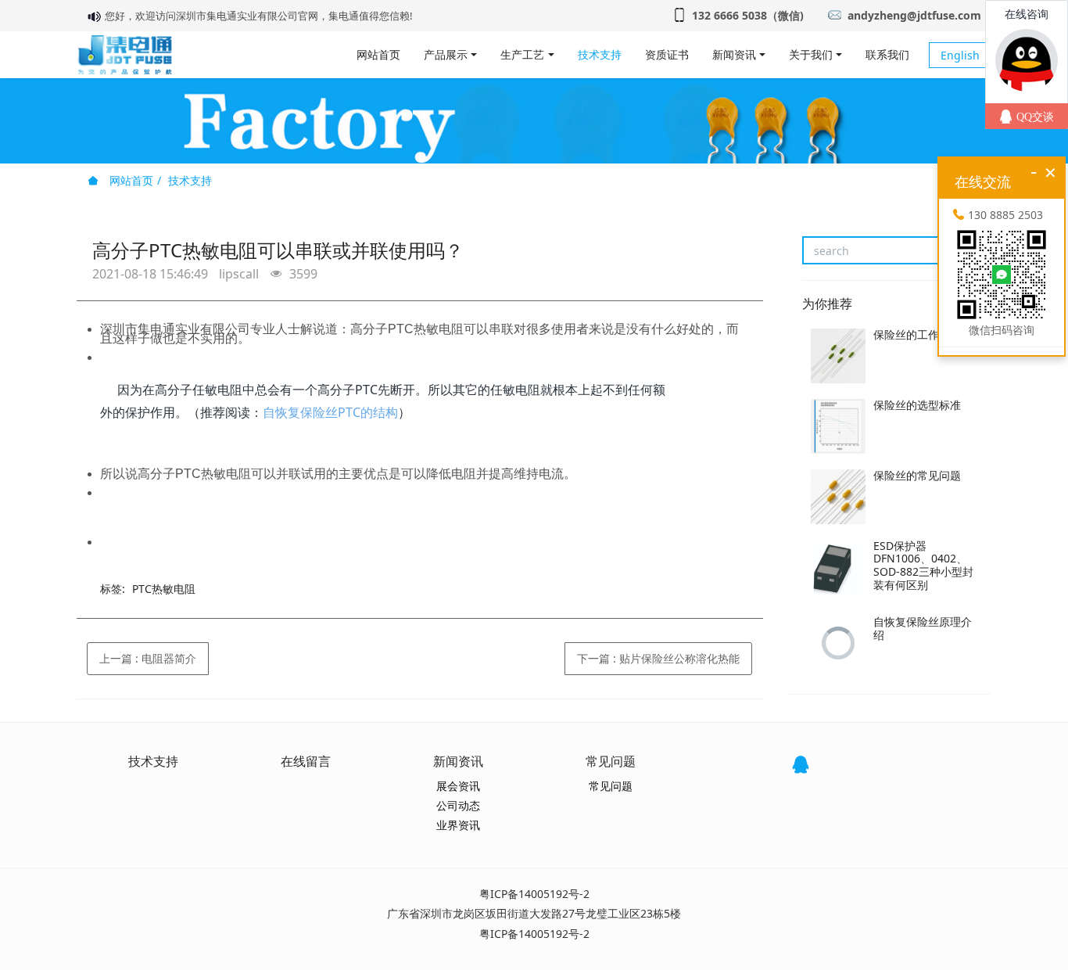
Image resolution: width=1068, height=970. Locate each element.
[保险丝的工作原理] (838, 356)
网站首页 (378, 54)
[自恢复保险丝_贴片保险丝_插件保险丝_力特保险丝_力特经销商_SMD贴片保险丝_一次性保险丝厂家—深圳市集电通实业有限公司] (125, 54)
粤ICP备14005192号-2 (534, 893)
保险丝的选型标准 (917, 404)
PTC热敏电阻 (163, 588)
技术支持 (190, 180)
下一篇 (658, 658)
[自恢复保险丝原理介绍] (838, 643)
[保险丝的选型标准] (838, 426)
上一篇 (147, 658)
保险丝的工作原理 (917, 334)
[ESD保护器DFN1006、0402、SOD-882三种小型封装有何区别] (838, 567)
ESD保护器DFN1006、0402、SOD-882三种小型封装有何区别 (923, 565)
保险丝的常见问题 (917, 475)
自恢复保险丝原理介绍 (922, 628)
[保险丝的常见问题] (838, 496)
